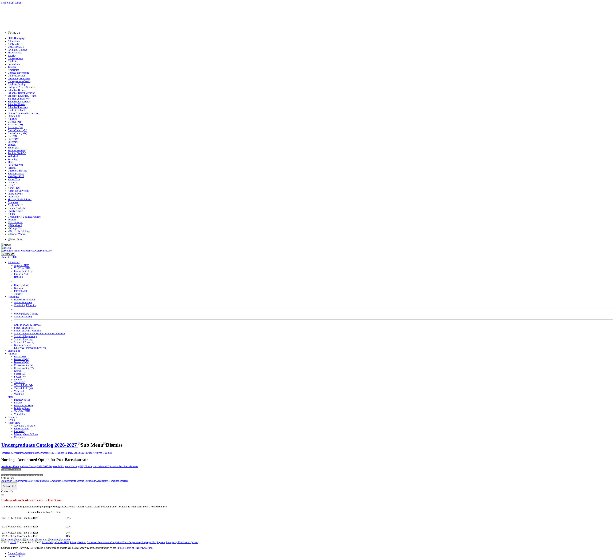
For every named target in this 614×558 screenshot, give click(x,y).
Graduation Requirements (63, 480)
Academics (13, 69)
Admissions (14, 41)
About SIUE (14, 188)
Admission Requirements (14, 480)
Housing (12, 55)
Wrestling (12, 159)
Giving (11, 185)
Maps (10, 162)
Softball (12, 144)
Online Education (16, 75)
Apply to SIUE (15, 44)
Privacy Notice (77, 542)
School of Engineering (19, 101)
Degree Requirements (38, 480)
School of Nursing (17, 104)
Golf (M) (12, 136)
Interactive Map (16, 164)
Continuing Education (19, 78)
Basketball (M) (15, 124)
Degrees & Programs (18, 72)
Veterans (12, 219)
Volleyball (13, 156)
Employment (158, 542)
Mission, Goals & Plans (19, 199)
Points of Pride (15, 193)
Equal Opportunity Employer (137, 542)
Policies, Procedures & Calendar (47, 452)
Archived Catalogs (102, 452)
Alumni (11, 213)
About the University (18, 190)
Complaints (116, 542)
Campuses (13, 202)
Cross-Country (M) (17, 130)
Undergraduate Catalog (19, 81)
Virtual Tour (14, 179)
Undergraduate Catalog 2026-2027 (39, 445)
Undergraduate (15, 58)
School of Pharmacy (18, 107)
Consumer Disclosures (98, 542)
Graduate (12, 61)
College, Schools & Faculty (78, 452)
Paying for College (17, 49)
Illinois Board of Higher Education (134, 547)
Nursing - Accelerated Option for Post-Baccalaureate (111, 466)
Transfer (12, 67)
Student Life (14, 116)
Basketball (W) (15, 127)
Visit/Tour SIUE (16, 46)
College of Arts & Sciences (21, 87)
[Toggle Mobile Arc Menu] (8, 254)
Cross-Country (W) (17, 133)
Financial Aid (14, 52)
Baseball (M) (14, 121)
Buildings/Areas (16, 173)
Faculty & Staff (15, 211)
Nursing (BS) (78, 466)
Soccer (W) (13, 141)
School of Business (17, 90)
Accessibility (48, 542)
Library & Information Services (23, 113)
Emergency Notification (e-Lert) (182, 542)
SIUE (13, 542)
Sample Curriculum (86, 480)
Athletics (12, 118)
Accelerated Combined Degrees (112, 480)
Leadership (13, 196)
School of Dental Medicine (21, 93)
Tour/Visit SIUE (22, 411)
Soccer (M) (13, 139)
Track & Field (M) (17, 150)
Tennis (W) (13, 147)
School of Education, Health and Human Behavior (22, 97)
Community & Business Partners (24, 216)
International (14, 64)
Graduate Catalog (16, 84)
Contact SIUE (62, 542)
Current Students (16, 208)
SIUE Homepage (16, 38)
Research (12, 182)
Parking (12, 167)
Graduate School (16, 110)
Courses (27, 452)
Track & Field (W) (17, 153)
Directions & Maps (17, 170)
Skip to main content (11, 2)
